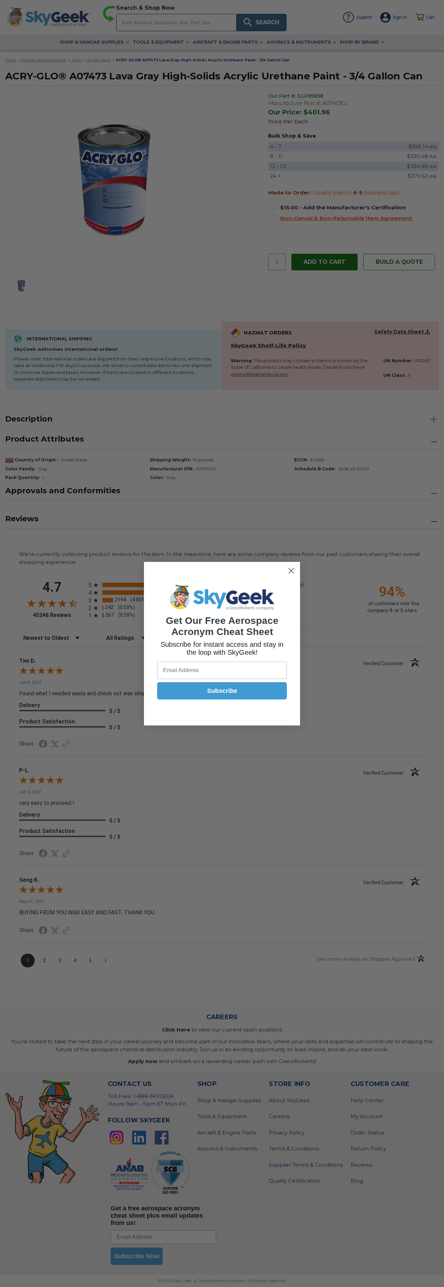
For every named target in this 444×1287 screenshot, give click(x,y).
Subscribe (222, 690)
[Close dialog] (291, 571)
